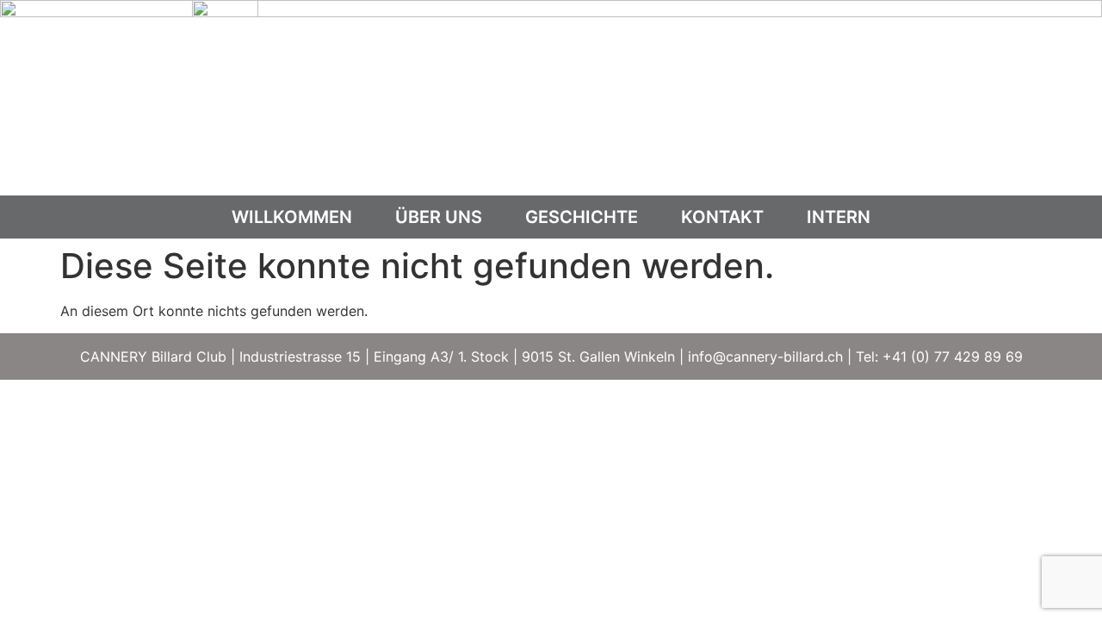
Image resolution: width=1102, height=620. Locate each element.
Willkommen (292, 217)
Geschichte (581, 217)
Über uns (438, 217)
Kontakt (722, 217)
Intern (838, 217)
